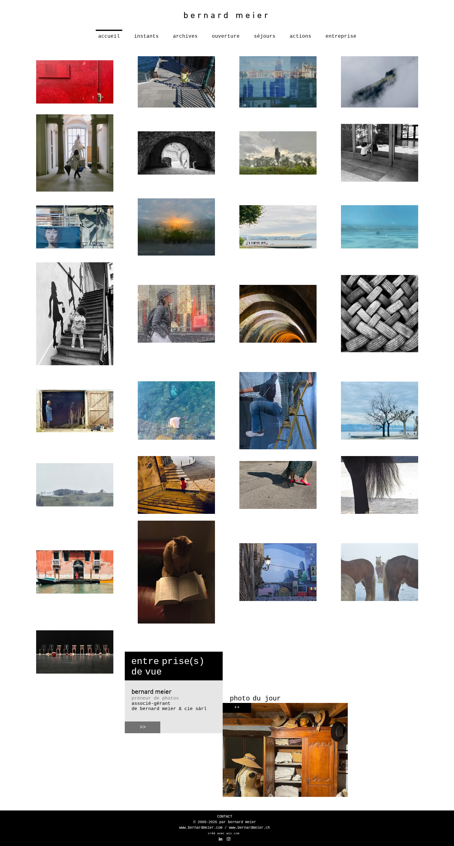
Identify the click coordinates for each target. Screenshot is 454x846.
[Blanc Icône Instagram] (228, 838)
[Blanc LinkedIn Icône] (220, 838)
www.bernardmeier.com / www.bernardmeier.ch (224, 828)
